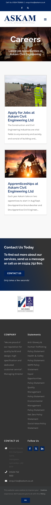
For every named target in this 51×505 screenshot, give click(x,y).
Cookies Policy (44, 492)
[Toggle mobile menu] (45, 19)
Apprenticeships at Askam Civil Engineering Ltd (23, 187)
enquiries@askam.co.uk (35, 2)
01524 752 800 (32, 263)
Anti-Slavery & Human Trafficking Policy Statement (37, 347)
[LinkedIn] (42, 448)
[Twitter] (36, 448)
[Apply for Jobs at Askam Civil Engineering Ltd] (25, 91)
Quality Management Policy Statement (36, 392)
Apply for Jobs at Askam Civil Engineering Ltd (21, 116)
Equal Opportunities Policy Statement (36, 378)
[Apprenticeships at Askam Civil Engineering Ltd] (25, 164)
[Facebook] (30, 448)
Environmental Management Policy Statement (36, 405)
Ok (25, 500)
